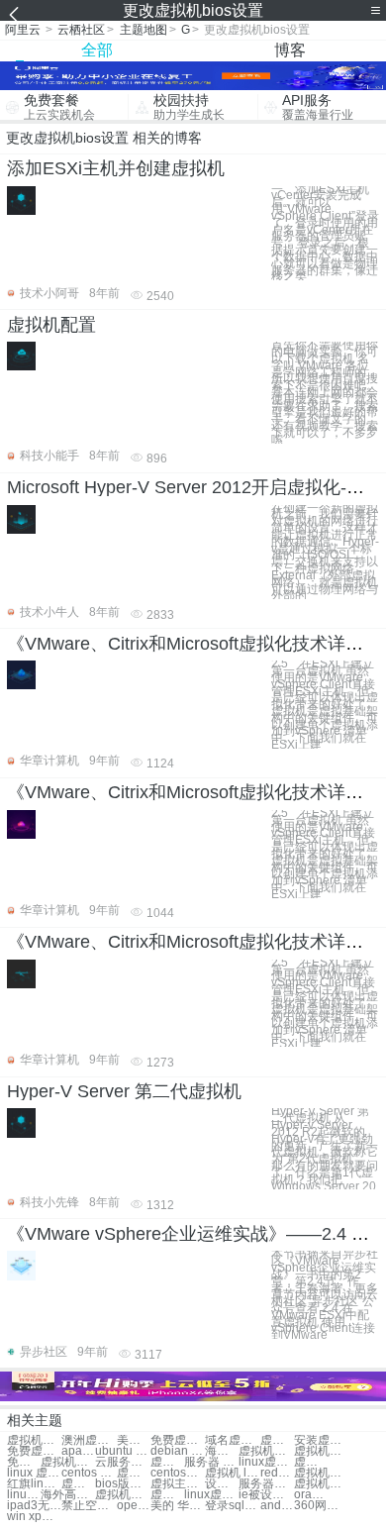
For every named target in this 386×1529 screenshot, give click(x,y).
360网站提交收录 (321, 1505)
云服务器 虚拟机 (122, 1462)
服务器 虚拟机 (211, 1462)
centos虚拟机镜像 (177, 1473)
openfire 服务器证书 (133, 1505)
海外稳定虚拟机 (222, 1451)
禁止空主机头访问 (88, 1505)
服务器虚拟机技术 (266, 1483)
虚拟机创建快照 (68, 1462)
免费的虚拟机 (24, 1462)
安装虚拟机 (321, 1440)
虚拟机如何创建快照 (78, 1483)
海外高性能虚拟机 (68, 1494)
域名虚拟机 (232, 1440)
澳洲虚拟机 (88, 1440)
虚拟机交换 (277, 1440)
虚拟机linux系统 (167, 1462)
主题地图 (143, 30)
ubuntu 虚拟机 (122, 1451)
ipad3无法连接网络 (34, 1505)
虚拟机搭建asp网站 (122, 1494)
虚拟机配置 (51, 325)
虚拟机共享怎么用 (321, 1473)
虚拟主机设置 (177, 1483)
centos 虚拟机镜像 (88, 1473)
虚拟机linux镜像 (311, 1462)
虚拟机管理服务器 (321, 1483)
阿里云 (23, 30)
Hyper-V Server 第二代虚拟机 (124, 1091)
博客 (290, 50)
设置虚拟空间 (222, 1483)
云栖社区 (81, 30)
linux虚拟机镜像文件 (211, 1494)
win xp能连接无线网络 (34, 1516)
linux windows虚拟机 (24, 1494)
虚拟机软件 (34, 1440)
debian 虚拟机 (177, 1451)
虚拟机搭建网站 (266, 1451)
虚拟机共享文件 (321, 1451)
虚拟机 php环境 (133, 1473)
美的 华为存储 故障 (177, 1505)
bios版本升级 (122, 1483)
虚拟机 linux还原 (232, 1473)
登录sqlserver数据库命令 (232, 1505)
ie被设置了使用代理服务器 (266, 1494)
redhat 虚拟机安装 (277, 1473)
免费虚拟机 (177, 1440)
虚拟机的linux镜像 (167, 1494)
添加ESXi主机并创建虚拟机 (116, 168)
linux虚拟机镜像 (266, 1462)
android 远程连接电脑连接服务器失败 (277, 1505)
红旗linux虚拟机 (34, 1483)
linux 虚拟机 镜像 (34, 1473)
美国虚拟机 (133, 1440)
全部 (97, 50)
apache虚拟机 (78, 1451)
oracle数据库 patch (311, 1494)
